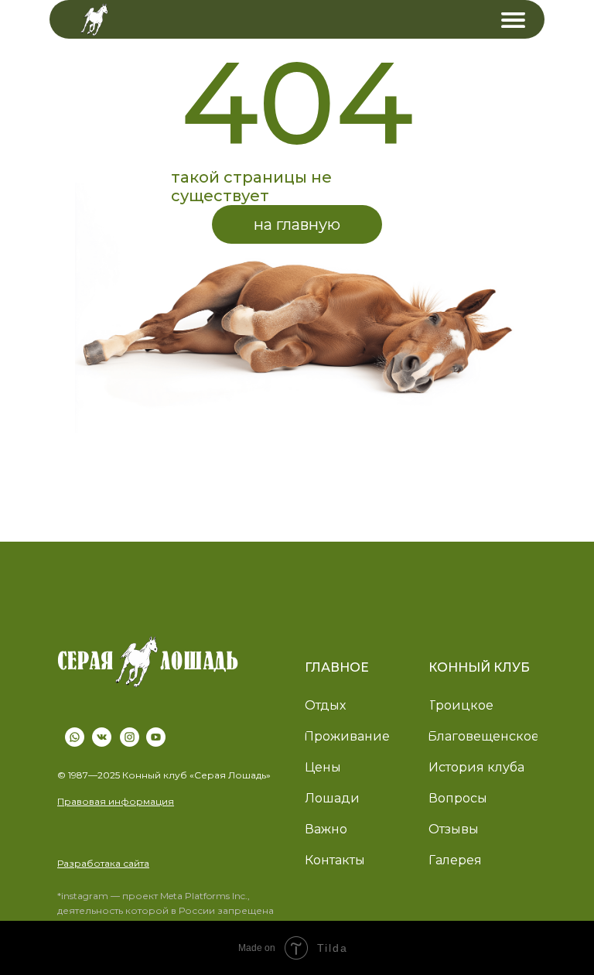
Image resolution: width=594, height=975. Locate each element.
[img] (513, 20)
